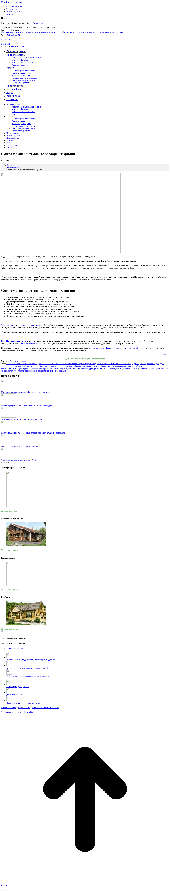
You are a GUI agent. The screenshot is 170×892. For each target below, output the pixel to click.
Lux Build (5, 39)
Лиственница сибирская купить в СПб (18, 460)
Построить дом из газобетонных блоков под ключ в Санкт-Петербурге (33, 433)
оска (8, 368)
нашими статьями (26, 325)
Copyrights (28, 712)
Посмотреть (15, 46)
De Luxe (27, 363)
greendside (41, 363)
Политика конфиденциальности (15, 707)
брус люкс (149, 363)
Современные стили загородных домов (137, 368)
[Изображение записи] (8, 390)
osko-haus (58, 363)
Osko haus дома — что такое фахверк (23, 703)
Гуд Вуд (157, 363)
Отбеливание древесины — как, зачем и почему (23, 419)
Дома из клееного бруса (64, 366)
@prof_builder (40, 23)
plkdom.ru (76, 363)
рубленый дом (112, 368)
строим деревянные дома (30, 343)
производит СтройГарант (100, 348)
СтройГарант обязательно (13, 341)
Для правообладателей (11, 712)
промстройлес (99, 368)
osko (52, 363)
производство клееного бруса (129, 348)
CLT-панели (18, 363)
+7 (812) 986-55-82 (11, 35)
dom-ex (34, 363)
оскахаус (14, 368)
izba (48, 363)
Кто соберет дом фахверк (17, 686)
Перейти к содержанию (11, 2)
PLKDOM (67, 363)
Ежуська (166, 354)
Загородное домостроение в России (91, 366)
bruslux (9, 363)
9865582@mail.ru (15, 648)
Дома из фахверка (14, 695)
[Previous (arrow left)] (2, 890)
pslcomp (83, 363)
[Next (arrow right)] (5, 890)
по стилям (39, 325)
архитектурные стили (97, 363)
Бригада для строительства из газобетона (19, 446)
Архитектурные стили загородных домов (125, 363)
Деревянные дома (18, 361)
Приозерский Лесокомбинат (30, 368)
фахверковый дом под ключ (54, 371)
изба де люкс (113, 366)
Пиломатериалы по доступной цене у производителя (25, 392)
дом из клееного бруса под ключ (39, 366)
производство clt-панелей (54, 368)
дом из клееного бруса (14, 366)
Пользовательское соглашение (45, 707)
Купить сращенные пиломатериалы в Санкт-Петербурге (26, 406)
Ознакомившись (8, 325)
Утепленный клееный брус (29, 371)
